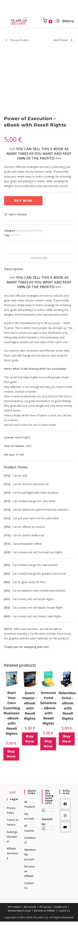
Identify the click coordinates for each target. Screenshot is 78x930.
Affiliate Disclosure (12, 853)
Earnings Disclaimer (12, 836)
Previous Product (19, 40)
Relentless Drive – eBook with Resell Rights (68, 706)
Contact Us (64, 910)
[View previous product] (6, 40)
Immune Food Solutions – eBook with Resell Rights (48, 708)
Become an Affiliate (44, 910)
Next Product (61, 40)
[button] (15, 214)
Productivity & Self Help (29, 230)
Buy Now (23, 200)
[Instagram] (65, 815)
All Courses (45, 906)
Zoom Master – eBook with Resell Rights (29, 706)
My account (30, 906)
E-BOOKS (15, 235)
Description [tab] (39, 258)
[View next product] (71, 40)
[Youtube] (65, 827)
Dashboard (61, 906)
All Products (14, 906)
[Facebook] (65, 804)
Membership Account (19, 910)
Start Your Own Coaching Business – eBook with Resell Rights (11, 713)
